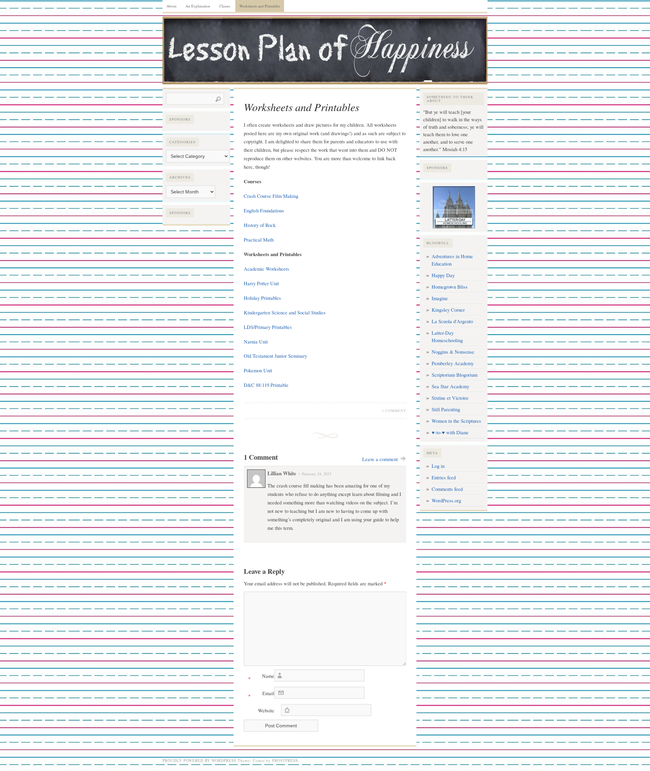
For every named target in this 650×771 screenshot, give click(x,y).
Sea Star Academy (450, 386)
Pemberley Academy (453, 363)
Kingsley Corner (448, 310)
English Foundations (264, 210)
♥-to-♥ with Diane (450, 432)
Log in (438, 466)
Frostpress (285, 760)
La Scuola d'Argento (452, 321)
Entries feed (444, 477)
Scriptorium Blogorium (454, 375)
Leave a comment (380, 459)
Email (261, 694)
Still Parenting (446, 409)
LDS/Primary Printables (268, 327)
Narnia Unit (256, 341)
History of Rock (260, 225)
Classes (224, 5)
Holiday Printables (262, 298)
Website (266, 710)
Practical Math (259, 239)
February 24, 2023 (316, 473)
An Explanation (198, 5)
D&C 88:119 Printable (266, 385)
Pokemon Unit (258, 370)
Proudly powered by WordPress (199, 760)
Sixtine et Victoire (450, 398)
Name (261, 677)
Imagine (440, 298)
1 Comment (394, 410)
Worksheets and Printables (259, 5)
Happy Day (443, 275)
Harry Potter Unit (261, 283)
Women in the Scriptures (456, 421)
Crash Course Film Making (271, 196)
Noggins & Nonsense (453, 352)
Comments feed (447, 489)
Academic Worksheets (266, 269)
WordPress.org (446, 500)
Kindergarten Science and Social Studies (285, 312)
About (171, 5)
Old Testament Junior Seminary (275, 356)
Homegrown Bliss (450, 287)
